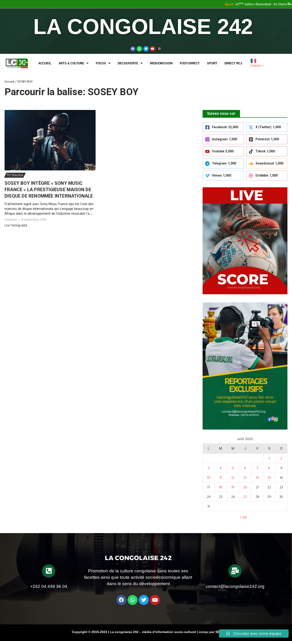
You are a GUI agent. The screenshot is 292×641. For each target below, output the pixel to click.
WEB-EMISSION (161, 63)
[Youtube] (152, 49)
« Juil (243, 517)
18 (220, 487)
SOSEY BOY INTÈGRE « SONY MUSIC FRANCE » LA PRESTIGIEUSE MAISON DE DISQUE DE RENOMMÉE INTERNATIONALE (49, 189)
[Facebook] (133, 49)
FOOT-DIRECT (190, 63)
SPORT (212, 63)
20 (245, 487)
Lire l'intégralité (16, 225)
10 (208, 477)
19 (233, 487)
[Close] (288, 3)
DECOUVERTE (128, 63)
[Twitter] (146, 49)
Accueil (44, 63)
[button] (73, 63)
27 (245, 497)
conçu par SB (209, 632)
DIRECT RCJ (233, 63)
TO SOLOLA (15, 175)
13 (245, 477)
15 (269, 477)
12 (233, 477)
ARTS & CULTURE (71, 63)
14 (257, 477)
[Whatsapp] (139, 49)
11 (221, 477)
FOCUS (101, 63)
